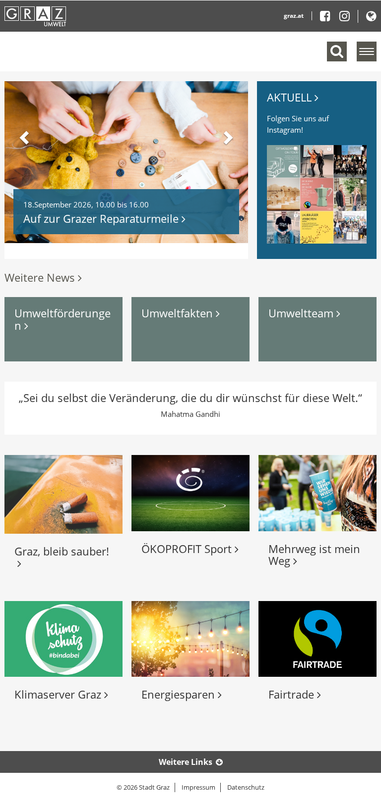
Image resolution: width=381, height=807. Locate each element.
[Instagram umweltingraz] (317, 194)
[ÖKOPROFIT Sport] (190, 493)
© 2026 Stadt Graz (143, 787)
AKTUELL (291, 97)
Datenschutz (245, 787)
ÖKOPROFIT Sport (188, 548)
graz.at (294, 15)
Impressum (198, 787)
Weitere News (41, 277)
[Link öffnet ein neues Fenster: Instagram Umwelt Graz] (344, 18)
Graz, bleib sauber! (61, 557)
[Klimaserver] (63, 639)
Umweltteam (302, 312)
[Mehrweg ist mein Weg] (317, 493)
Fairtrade (292, 694)
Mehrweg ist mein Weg (314, 554)
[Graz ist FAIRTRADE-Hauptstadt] (317, 639)
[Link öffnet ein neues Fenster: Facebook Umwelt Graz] (329, 18)
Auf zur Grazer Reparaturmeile (102, 218)
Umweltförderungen (62, 318)
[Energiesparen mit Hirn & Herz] (190, 639)
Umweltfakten (178, 312)
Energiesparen (179, 694)
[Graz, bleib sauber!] (63, 494)
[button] (371, 18)
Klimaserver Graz (59, 694)
